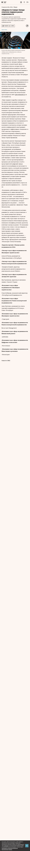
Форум (15, 7)
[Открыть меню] (27, 2)
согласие (6, 845)
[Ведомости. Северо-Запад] (5, 2)
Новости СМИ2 (6, 360)
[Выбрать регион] (24, 2)
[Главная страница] (2, 2)
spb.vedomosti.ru (20, 94)
